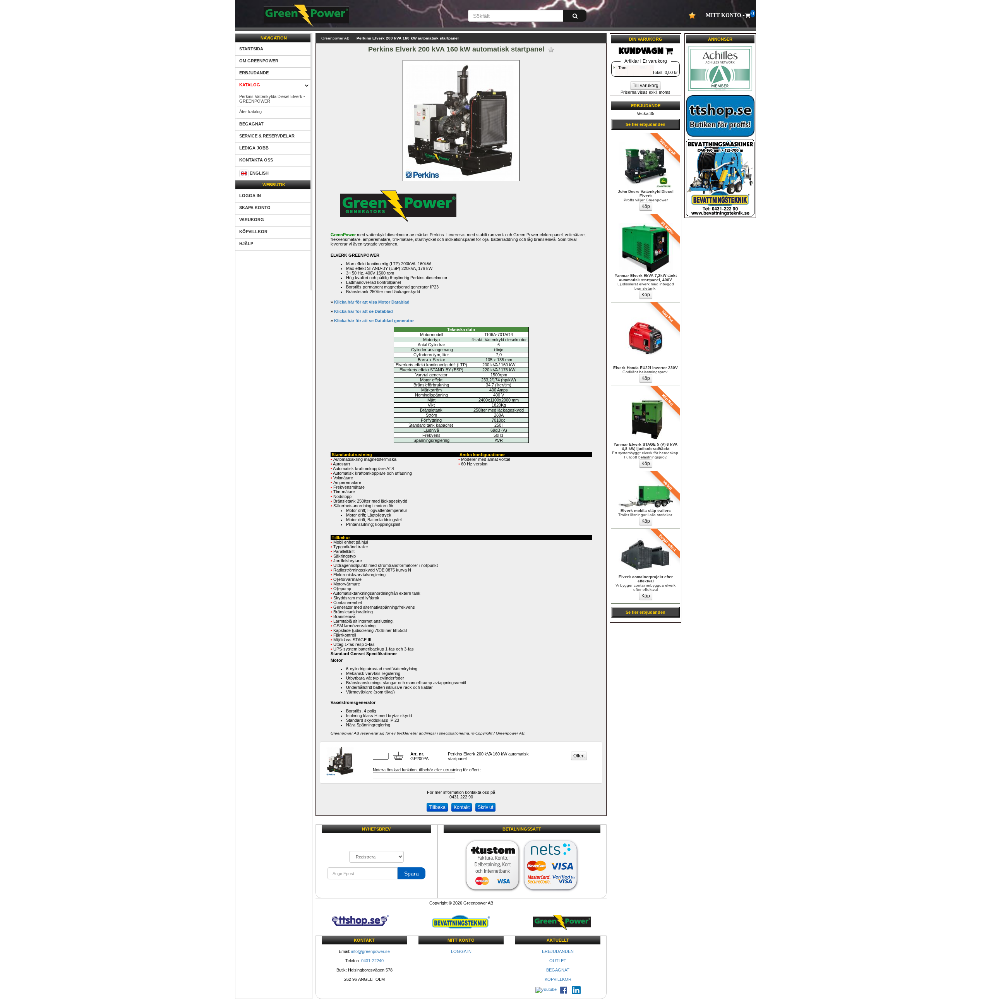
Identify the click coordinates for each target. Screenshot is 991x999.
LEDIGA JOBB (254, 148)
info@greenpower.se (370, 951)
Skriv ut (485, 807)
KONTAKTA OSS (256, 160)
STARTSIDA (251, 48)
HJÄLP (246, 243)
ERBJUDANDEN (558, 951)
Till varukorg (645, 85)
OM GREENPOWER (258, 60)
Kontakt (462, 807)
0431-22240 (372, 960)
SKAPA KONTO (255, 207)
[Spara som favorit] (551, 50)
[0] (747, 15)
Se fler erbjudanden (645, 124)
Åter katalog (250, 111)
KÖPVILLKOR (253, 231)
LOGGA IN (250, 195)
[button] (725, 15)
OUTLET (557, 960)
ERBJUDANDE (254, 72)
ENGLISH (259, 173)
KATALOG (249, 84)
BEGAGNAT (251, 124)
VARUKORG (251, 219)
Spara (411, 873)
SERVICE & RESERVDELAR (267, 136)
